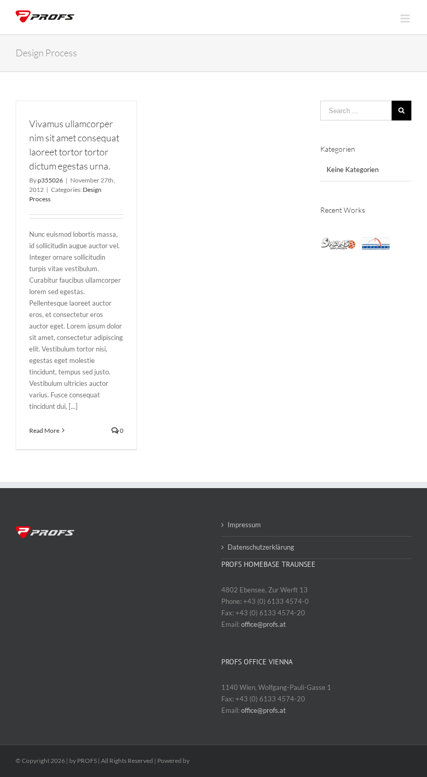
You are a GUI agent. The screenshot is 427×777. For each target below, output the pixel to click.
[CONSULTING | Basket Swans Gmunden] (338, 243)
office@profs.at (263, 624)
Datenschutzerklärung (261, 547)
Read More (44, 430)
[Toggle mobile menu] (405, 18)
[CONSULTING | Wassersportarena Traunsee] (376, 243)
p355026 (50, 180)
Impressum (244, 524)
